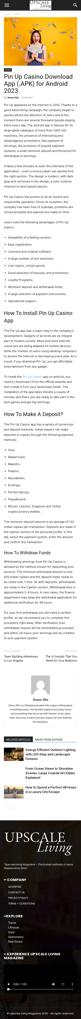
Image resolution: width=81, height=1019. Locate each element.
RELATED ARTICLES (18, 739)
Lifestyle (13, 927)
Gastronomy (16, 936)
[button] (6, 5)
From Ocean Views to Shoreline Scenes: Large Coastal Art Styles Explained (50, 773)
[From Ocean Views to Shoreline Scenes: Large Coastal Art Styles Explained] (14, 773)
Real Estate (15, 941)
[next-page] (12, 806)
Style (11, 932)
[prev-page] (6, 806)
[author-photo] (40, 694)
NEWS (17, 14)
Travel (12, 922)
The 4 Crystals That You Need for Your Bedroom (61, 658)
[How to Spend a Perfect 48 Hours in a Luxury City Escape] (14, 792)
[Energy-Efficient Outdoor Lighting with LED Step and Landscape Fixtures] (14, 754)
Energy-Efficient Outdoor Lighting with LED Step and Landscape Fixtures (50, 754)
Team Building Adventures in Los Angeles (21, 658)
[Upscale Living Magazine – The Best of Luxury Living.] (39, 844)
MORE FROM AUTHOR (49, 739)
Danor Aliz (12, 97)
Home (7, 14)
